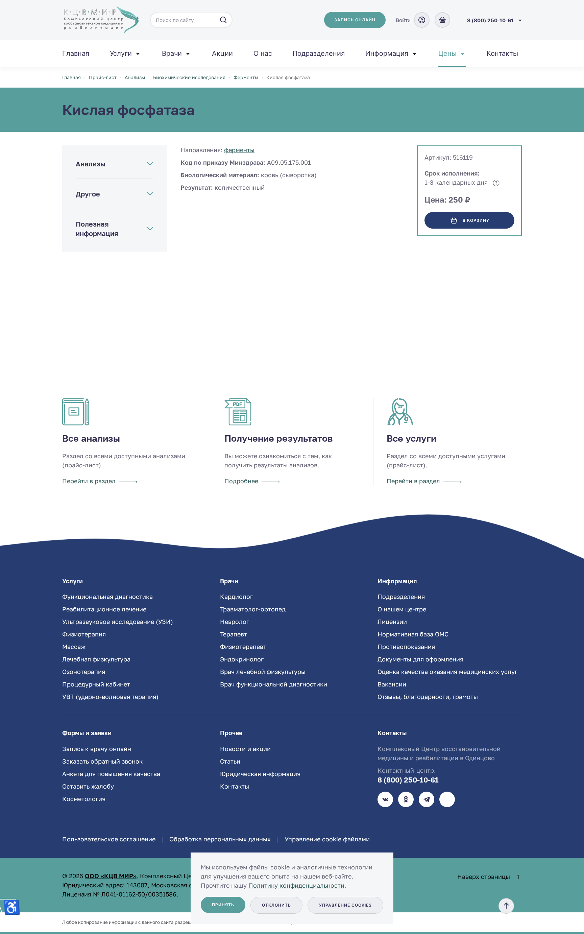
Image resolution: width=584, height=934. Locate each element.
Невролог (234, 621)
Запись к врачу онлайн (96, 748)
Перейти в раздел (89, 481)
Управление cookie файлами (327, 839)
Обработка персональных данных (220, 839)
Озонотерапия (83, 671)
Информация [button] (386, 53)
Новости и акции (245, 748)
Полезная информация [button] (97, 228)
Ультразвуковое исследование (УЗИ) (117, 621)
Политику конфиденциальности (296, 885)
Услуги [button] (121, 53)
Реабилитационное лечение (104, 609)
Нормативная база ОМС (413, 634)
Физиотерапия (84, 634)
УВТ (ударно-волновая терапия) (110, 696)
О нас (262, 53)
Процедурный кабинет (96, 684)
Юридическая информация (260, 773)
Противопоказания (406, 646)
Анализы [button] (90, 164)
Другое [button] (88, 194)
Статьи (230, 761)
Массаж (74, 646)
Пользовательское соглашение (108, 839)
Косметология (83, 798)
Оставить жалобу (88, 786)
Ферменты (239, 150)
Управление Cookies (345, 905)
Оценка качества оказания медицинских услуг (447, 671)
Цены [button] (447, 53)
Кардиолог (236, 596)
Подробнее (241, 481)
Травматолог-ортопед (253, 609)
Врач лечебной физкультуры (263, 671)
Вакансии (392, 684)
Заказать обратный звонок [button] (102, 761)
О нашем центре (402, 609)
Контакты (502, 53)
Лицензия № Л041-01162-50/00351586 (119, 894)
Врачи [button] (172, 53)
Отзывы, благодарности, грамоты (428, 696)
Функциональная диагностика (107, 596)
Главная (75, 53)
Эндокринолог (242, 659)
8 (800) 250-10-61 (408, 779)
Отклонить (276, 905)
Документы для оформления (420, 659)
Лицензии (392, 621)
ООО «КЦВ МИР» (111, 876)
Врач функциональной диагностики (273, 684)
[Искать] (223, 20)
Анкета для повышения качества (111, 773)
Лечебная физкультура (96, 659)
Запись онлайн (354, 19)
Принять (223, 904)
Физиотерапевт (243, 646)
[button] (506, 906)
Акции (222, 53)
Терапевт (233, 634)
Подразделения (319, 53)
